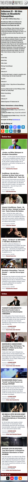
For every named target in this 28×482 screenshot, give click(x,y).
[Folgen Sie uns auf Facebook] (16, 478)
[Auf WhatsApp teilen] (6, 131)
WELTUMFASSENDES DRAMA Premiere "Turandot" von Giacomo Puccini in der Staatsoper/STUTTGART (12, 382)
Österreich (8, 256)
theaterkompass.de (16, 119)
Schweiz (7, 225)
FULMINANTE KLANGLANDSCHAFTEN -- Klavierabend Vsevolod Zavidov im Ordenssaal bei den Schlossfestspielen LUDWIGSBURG (12, 311)
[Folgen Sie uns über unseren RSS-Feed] (20, 478)
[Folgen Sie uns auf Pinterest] (12, 478)
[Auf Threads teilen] (6, 127)
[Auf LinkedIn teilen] (23, 127)
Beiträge (5, 7)
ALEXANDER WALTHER (12, 326)
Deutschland (14, 108)
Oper (18, 399)
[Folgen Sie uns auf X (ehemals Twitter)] (8, 478)
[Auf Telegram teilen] (11, 131)
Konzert (7, 329)
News (18, 108)
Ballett (7, 191)
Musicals (12, 256)
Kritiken (11, 329)
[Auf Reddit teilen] (2, 131)
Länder (14, 329)
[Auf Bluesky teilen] (11, 127)
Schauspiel (8, 108)
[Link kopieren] (19, 131)
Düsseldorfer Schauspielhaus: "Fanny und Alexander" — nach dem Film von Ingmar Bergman (13, 272)
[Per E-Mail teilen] (15, 131)
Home (2, 7)
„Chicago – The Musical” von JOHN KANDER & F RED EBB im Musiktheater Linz (13, 241)
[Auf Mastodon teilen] (15, 127)
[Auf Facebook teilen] (19, 127)
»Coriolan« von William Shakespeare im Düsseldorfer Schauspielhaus (12, 153)
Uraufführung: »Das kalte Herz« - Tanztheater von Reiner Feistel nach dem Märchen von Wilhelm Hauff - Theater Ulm (13, 175)
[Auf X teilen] (2, 127)
